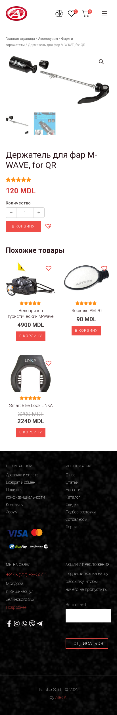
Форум (12, 512)
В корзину (23, 226)
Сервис (72, 527)
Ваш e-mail (76, 604)
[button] (48, 225)
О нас (70, 475)
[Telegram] (40, 623)
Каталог (73, 497)
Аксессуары (48, 39)
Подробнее (16, 607)
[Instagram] (17, 623)
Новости (73, 489)
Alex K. (61, 697)
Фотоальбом (76, 519)
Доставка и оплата (22, 475)
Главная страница (20, 39)
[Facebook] (9, 623)
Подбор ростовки (81, 512)
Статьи (72, 482)
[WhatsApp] (24, 623)
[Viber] (32, 623)
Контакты (15, 504)
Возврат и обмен (20, 482)
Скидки (72, 504)
